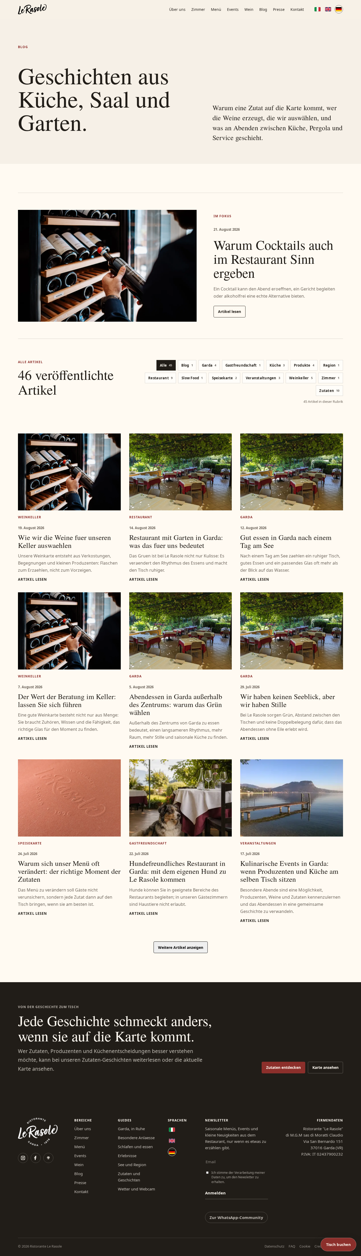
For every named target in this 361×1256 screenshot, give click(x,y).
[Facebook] (36, 1158)
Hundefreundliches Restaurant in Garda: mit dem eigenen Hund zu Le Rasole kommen (177, 871)
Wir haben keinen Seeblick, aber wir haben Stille (287, 700)
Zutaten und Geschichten (129, 1177)
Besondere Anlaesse (136, 1137)
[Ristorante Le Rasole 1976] (32, 9)
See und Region (132, 1164)
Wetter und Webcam (136, 1189)
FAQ (292, 1246)
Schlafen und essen (135, 1146)
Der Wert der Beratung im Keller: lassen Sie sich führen (67, 700)
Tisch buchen (338, 1244)
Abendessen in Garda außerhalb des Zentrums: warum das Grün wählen (175, 704)
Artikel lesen (229, 311)
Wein (248, 9)
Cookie (304, 1246)
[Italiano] (317, 9)
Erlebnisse (127, 1155)
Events (233, 9)
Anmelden (215, 1192)
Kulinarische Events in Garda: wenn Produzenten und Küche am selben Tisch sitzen (289, 871)
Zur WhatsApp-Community (236, 1217)
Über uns (177, 9)
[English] (328, 9)
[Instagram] (23, 1158)
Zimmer (198, 9)
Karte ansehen (325, 1067)
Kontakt (297, 9)
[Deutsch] (339, 9)
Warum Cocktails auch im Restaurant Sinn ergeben (273, 258)
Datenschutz (274, 1246)
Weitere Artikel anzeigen (180, 947)
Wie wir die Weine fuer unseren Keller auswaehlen (64, 541)
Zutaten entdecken (283, 1067)
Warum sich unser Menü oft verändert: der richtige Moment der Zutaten (69, 871)
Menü (216, 9)
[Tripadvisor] (48, 1158)
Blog (263, 9)
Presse (279, 9)
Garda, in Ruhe (131, 1128)
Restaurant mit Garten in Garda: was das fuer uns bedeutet (176, 541)
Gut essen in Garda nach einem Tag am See (285, 541)
